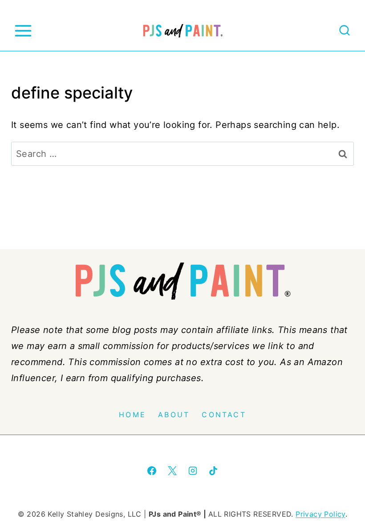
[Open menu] (23, 30)
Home (132, 414)
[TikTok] (213, 471)
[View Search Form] (344, 31)
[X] (172, 471)
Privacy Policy (320, 514)
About (174, 414)
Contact (224, 414)
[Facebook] (152, 471)
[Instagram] (193, 471)
